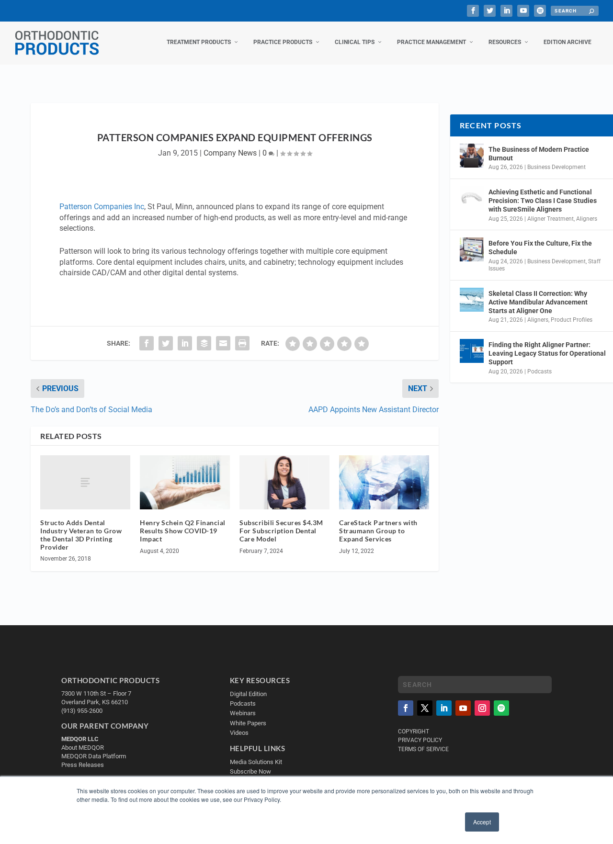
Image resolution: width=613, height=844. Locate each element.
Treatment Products (199, 42)
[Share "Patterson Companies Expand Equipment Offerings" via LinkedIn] (184, 343)
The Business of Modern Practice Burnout (538, 154)
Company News (230, 153)
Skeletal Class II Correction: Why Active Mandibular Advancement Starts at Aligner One (538, 302)
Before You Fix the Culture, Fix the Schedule (540, 247)
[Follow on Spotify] (501, 708)
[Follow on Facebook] (405, 708)
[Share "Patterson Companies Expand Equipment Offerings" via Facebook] (146, 343)
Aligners (586, 218)
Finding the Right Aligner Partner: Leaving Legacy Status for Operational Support (547, 353)
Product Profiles (571, 319)
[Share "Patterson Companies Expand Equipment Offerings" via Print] (242, 343)
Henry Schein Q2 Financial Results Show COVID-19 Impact (183, 530)
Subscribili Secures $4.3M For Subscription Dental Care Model (281, 530)
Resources (504, 42)
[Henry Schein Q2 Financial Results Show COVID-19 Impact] (185, 482)
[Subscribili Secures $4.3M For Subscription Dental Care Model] (284, 482)
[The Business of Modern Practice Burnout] (472, 156)
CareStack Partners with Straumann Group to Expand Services (378, 530)
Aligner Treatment (550, 218)
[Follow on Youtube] (463, 708)
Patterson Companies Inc (101, 206)
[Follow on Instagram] (482, 708)
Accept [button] (482, 822)
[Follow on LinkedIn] (444, 708)
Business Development (556, 167)
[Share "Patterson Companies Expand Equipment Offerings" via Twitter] (165, 343)
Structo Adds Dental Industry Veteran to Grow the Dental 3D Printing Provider (81, 534)
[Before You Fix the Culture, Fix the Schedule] (472, 249)
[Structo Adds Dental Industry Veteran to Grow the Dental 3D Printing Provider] (85, 482)
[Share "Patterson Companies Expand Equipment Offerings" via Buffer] (204, 343)
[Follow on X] (424, 708)
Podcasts (539, 371)
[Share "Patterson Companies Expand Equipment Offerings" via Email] (223, 343)
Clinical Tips (355, 42)
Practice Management (431, 42)
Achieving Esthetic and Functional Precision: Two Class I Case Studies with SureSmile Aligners (542, 200)
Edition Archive (567, 42)
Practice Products (282, 42)
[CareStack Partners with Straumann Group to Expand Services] (384, 482)
